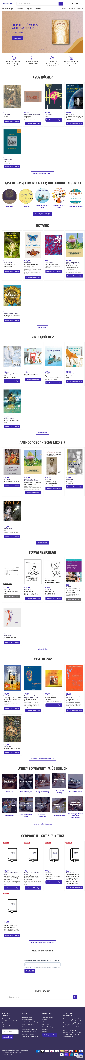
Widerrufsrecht (24, 1050)
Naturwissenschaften (28, 1034)
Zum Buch (17, 39)
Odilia (5, 530)
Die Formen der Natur (51, 264)
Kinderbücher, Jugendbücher (30, 1036)
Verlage (44, 1031)
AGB (18, 1050)
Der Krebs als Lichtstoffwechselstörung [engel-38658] (52, 876)
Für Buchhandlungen (48, 1027)
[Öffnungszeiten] (52, 61)
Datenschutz (12, 1050)
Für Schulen (71, 9)
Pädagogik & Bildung (28, 1019)
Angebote (29, 9)
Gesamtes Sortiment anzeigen (42, 824)
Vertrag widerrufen (49, 1035)
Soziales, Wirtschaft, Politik (29, 1029)
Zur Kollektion (42, 327)
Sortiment (20, 9)
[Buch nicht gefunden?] (13, 61)
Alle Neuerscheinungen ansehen (42, 173)
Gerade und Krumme (9, 637)
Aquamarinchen (50, 376)
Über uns (80, 9)
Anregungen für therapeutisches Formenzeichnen (50, 593)
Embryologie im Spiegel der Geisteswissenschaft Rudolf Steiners (74, 117)
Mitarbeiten (45, 1029)
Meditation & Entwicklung (29, 1031)
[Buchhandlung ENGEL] (71, 61)
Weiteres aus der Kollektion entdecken (42, 758)
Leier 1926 (6, 161)
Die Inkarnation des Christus (11, 481)
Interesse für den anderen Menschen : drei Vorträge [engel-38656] (32, 877)
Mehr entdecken (42, 432)
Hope (46, 116)
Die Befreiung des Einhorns (11, 748)
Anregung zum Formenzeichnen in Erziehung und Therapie (31, 593)
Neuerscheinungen (8, 9)
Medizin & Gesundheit (28, 1024)
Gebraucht (38, 9)
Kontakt (63, 9)
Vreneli (5, 116)
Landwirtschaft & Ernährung (30, 1022)
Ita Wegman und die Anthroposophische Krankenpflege (51, 483)
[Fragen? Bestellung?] (32, 61)
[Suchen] (61, 4)
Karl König (69, 481)
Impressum (5, 1050)
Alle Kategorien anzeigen (42, 214)
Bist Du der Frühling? (9, 377)
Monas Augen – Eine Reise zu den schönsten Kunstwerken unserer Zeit (12, 699)
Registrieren (7, 1037)
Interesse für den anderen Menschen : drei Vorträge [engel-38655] (11, 877)
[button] (74, 4)
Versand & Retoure (47, 1017)
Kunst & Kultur (26, 1027)
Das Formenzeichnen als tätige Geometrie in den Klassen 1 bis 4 (73, 590)
